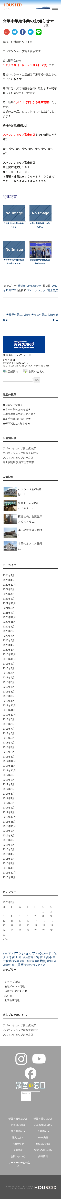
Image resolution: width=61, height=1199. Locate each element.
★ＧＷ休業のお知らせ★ (17, 409)
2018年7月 (9, 728)
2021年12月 (9, 603)
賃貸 (20, 964)
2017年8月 (9, 780)
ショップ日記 (12, 982)
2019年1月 (9, 701)
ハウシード (43, 953)
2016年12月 (9, 817)
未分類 (8, 995)
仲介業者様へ (18, 1131)
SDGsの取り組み (43, 1150)
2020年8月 (9, 631)
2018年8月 (9, 724)
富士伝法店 (24, 957)
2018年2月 (9, 752)
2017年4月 (9, 798)
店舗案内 (12, 371)
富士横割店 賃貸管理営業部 (18, 462)
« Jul (5, 939)
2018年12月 (9, 705)
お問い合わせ (37, 371)
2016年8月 (9, 835)
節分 (14, 965)
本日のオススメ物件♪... (30, 533)
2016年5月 (9, 849)
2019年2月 (9, 696)
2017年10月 (9, 770)
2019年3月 (9, 691)
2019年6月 (9, 677)
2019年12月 (9, 654)
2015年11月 (9, 877)
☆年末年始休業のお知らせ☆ (14, 225)
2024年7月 (9, 575)
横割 (43, 961)
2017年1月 (9, 812)
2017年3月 (9, 803)
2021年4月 (9, 612)
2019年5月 (9, 682)
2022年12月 (9, 584)
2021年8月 (9, 608)
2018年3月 (9, 747)
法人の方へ (18, 1137)
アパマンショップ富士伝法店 (19, 448)
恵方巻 (16, 961)
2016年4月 (9, 854)
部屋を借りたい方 (17, 1118)
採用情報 (43, 1156)
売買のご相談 (18, 1124)
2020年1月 (9, 649)
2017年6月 (9, 789)
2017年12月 (9, 761)
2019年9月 (9, 663)
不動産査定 (18, 1143)
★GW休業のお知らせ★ (16, 423)
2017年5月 (9, 793)
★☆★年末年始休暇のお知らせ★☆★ (14, 262)
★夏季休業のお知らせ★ (17, 418)
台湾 (8, 957)
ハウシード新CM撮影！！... (29, 492)
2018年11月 (9, 710)
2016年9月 (9, 830)
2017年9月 (9, 775)
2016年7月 (9, 840)
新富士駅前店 (27, 961)
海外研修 (51, 961)
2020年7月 (9, 636)
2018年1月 (9, 756)
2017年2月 (9, 807)
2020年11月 (9, 621)
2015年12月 (9, 872)
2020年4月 (9, 645)
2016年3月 (9, 858)
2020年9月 (9, 626)
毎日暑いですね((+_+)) (15, 405)
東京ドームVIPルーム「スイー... (29, 505)
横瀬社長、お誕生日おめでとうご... (30, 519)
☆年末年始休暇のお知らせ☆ (40, 225)
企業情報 (18, 1150)
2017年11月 (9, 765)
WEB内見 (43, 1137)
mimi (5, 953)
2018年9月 (9, 719)
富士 (15, 957)
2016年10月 (9, 826)
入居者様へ (43, 1131)
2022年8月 (9, 589)
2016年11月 (9, 821)
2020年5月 (9, 640)
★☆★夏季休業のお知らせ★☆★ (40, 262)
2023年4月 (9, 580)
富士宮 (34, 957)
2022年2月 (9, 598)
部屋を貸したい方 (43, 1118)
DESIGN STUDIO (43, 1124)
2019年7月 (9, 673)
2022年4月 (9, 594)
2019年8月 (9, 668)
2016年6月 (9, 845)
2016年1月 (9, 868)
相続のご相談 (43, 1143)
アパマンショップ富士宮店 (42, 290)
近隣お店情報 (12, 1000)
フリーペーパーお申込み (18, 1164)
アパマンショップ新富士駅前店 (20, 453)
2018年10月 (9, 714)
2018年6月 (9, 733)
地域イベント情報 (14, 986)
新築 (37, 961)
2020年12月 (9, 617)
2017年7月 (9, 784)
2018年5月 (9, 738)
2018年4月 (9, 742)
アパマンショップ (21, 953)
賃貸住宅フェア (32, 965)
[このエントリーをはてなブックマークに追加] (31, 33)
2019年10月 (9, 659)
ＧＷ (42, 965)
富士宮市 (46, 957)
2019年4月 (9, 687)
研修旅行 (7, 965)
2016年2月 (9, 863)
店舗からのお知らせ (29, 285)
